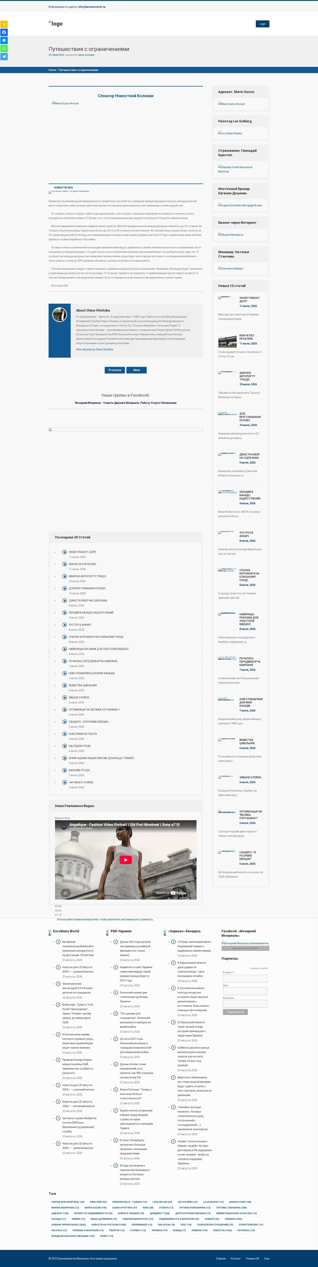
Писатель (166, 1224)
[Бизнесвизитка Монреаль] (56, 23)
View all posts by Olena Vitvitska (94, 349)
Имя (225, 985)
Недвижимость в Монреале (179, 1219)
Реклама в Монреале (88, 1230)
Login (262, 23)
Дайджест (159, 1213)
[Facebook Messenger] (4, 40)
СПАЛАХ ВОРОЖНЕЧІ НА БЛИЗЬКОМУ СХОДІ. (96, 636)
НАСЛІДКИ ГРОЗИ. (80, 746)
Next (136, 370)
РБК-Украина (121, 931)
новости (222, 1230)
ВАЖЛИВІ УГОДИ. (79, 770)
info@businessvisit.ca (91, 6)
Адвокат (59, 1213)
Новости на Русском (108, 1224)
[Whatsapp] (4, 48)
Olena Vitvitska (124, 1207)
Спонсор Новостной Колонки (125, 96)
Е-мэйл (228, 972)
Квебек (78, 1219)
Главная (221, 1258)
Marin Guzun (96, 1207)
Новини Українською (68, 1224)
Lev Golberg (188, 1202)
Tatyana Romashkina (194, 1207)
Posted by (80, 54)
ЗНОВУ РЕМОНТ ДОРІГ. (83, 552)
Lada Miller (162, 1202)
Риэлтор (116, 1230)
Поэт (186, 1224)
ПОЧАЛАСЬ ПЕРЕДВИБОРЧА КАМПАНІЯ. (93, 661)
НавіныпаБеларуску (138, 1219)
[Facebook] (4, 32)
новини (199, 1230)
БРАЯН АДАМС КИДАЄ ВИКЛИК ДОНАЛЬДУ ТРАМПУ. (102, 758)
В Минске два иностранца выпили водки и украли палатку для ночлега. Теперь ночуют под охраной (193, 1056)
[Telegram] (4, 56)
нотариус (246, 1230)
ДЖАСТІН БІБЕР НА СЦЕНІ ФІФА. (88, 600)
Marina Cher (240, 1202)
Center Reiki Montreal (67, 1202)
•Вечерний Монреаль (88, 402)
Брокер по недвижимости (93, 1213)
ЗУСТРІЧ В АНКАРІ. (80, 624)
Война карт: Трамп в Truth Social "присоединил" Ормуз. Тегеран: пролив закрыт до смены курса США (77, 1013)
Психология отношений (215, 1224)
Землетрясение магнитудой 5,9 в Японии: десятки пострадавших (77, 988)
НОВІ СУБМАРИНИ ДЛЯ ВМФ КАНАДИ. (92, 673)
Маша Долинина (104, 1219)
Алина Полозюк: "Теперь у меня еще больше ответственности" (136, 1094)
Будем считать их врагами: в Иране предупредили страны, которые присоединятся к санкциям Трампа (136, 1119)
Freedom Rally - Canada (129, 1202)
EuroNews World (66, 931)
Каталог (236, 1258)
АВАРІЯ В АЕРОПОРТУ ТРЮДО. (88, 576)
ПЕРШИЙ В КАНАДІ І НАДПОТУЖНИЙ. (91, 612)
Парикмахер (142, 1224)
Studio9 (166, 1207)
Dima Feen (98, 1202)
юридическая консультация (72, 1236)
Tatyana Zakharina (231, 1207)
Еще (266, 1258)
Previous (115, 370)
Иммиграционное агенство (236, 1213)
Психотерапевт (251, 1224)
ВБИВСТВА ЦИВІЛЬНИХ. (83, 685)
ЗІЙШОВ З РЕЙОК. (79, 697)
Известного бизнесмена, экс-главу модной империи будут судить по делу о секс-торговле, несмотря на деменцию (194, 1086)
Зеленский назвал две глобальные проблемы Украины (134, 997)
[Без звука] (56, 920)
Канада (58, 1219)
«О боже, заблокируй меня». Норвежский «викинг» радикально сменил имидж (195, 946)
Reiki (148, 1207)
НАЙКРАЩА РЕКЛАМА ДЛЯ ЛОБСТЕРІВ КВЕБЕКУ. (99, 649)
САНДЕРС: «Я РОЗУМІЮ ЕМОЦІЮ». (89, 721)
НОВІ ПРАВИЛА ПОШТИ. (83, 733)
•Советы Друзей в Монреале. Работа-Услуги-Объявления (140, 402)
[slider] (105, 919)
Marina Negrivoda (65, 1207)
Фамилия (228, 997)
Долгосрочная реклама (193, 1213)
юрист (106, 1236)
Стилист (138, 1230)
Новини (212, 1219)
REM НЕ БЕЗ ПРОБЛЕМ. (82, 564)
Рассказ (59, 1230)
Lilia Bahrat (213, 1202)
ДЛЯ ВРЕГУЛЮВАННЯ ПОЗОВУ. (87, 588)
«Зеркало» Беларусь (184, 931)
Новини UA (252, 1258)
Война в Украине (131, 1213)
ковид (179, 1230)
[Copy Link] (4, 24)
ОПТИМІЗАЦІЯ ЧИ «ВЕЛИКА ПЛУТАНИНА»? (94, 709)
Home (52, 70)
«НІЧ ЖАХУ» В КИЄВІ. (81, 782)
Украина (159, 1230)
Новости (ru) (63, 187)
